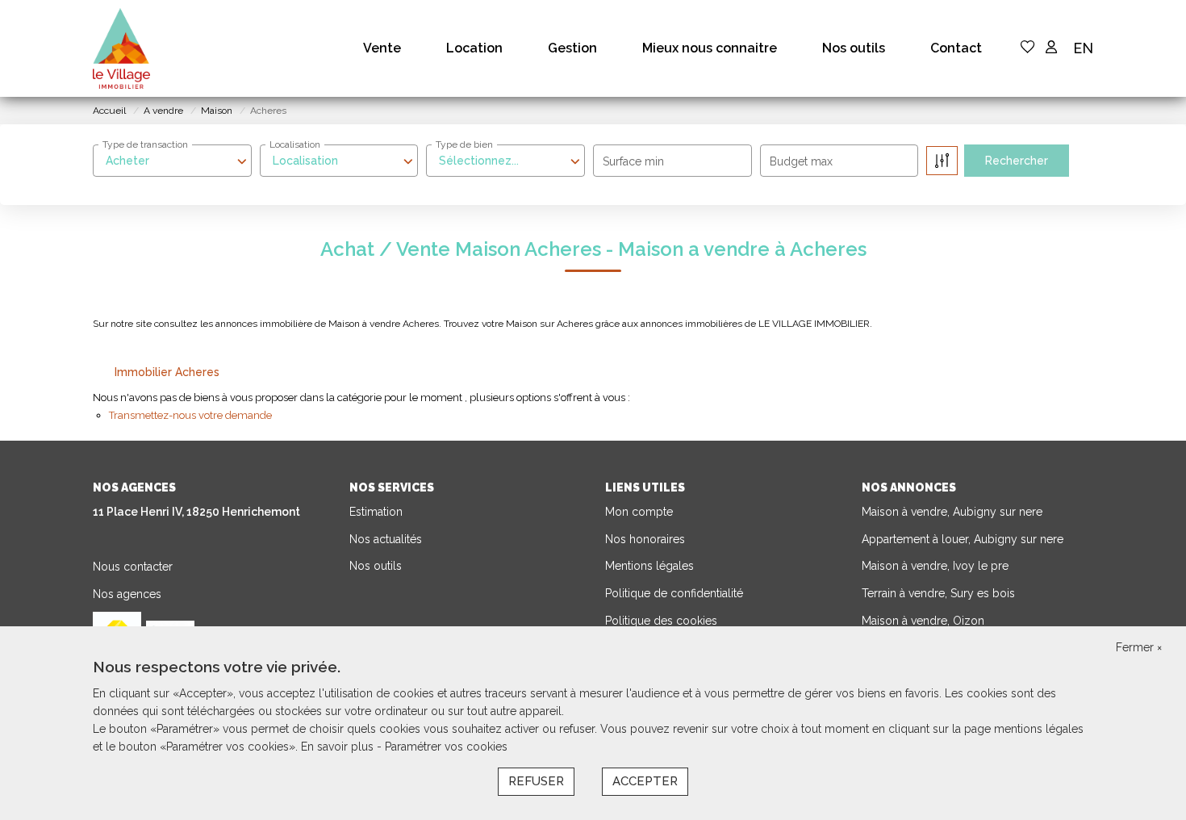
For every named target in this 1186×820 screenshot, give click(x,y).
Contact (956, 48)
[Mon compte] (1051, 48)
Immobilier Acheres (167, 372)
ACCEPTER (645, 781)
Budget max (801, 161)
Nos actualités (385, 539)
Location (474, 48)
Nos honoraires (645, 539)
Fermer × (1139, 647)
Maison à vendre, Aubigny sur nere (952, 511)
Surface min (633, 161)
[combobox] (172, 160)
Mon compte (639, 511)
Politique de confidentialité (674, 593)
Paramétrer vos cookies (446, 746)
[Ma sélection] (1028, 48)
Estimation (376, 511)
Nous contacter (133, 566)
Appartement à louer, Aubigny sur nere (962, 539)
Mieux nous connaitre (709, 48)
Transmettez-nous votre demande (190, 415)
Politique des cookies (661, 620)
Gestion (572, 48)
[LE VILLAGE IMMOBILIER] (121, 48)
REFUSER (536, 781)
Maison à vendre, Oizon (923, 620)
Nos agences (127, 594)
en (1083, 48)
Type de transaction (145, 144)
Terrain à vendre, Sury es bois (938, 593)
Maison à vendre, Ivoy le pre (935, 565)
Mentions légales (649, 565)
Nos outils (853, 48)
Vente (382, 48)
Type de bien (464, 144)
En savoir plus (339, 746)
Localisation (294, 144)
